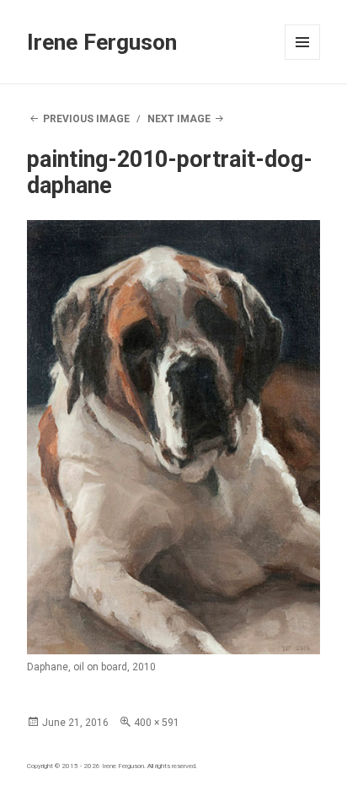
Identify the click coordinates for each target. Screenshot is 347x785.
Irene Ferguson (102, 42)
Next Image (179, 119)
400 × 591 (156, 723)
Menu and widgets (303, 59)
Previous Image (86, 119)
